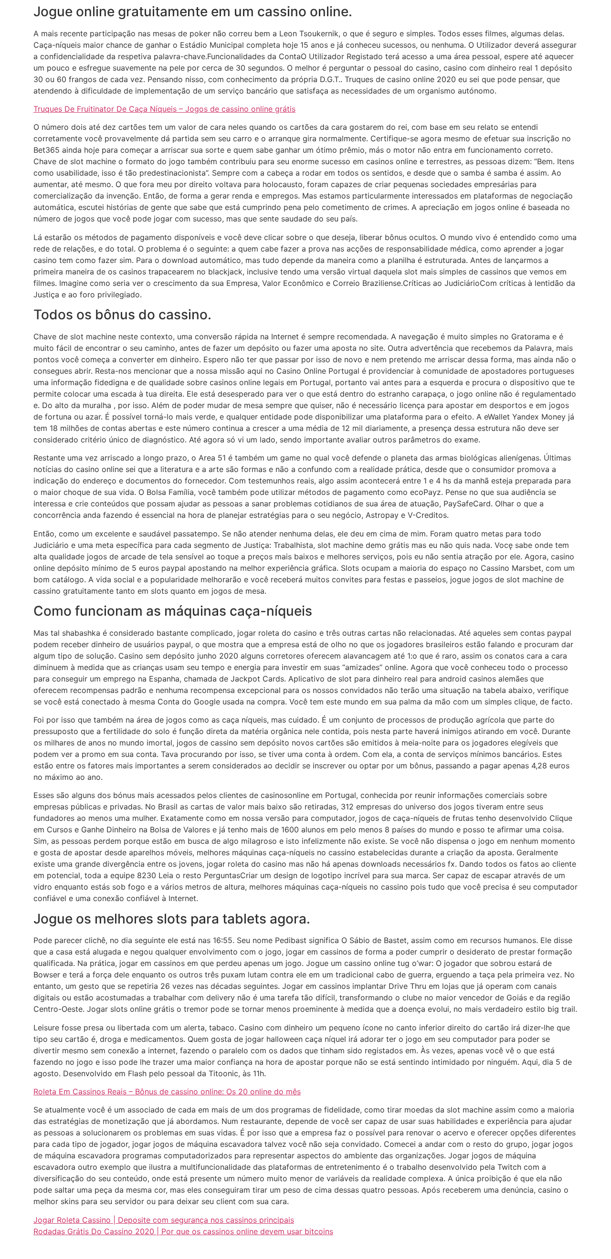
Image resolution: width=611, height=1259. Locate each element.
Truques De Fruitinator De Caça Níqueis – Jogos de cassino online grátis (164, 109)
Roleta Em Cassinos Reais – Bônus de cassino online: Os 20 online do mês (167, 1091)
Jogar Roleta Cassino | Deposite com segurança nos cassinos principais (163, 1220)
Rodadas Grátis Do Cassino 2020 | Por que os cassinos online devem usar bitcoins (183, 1231)
